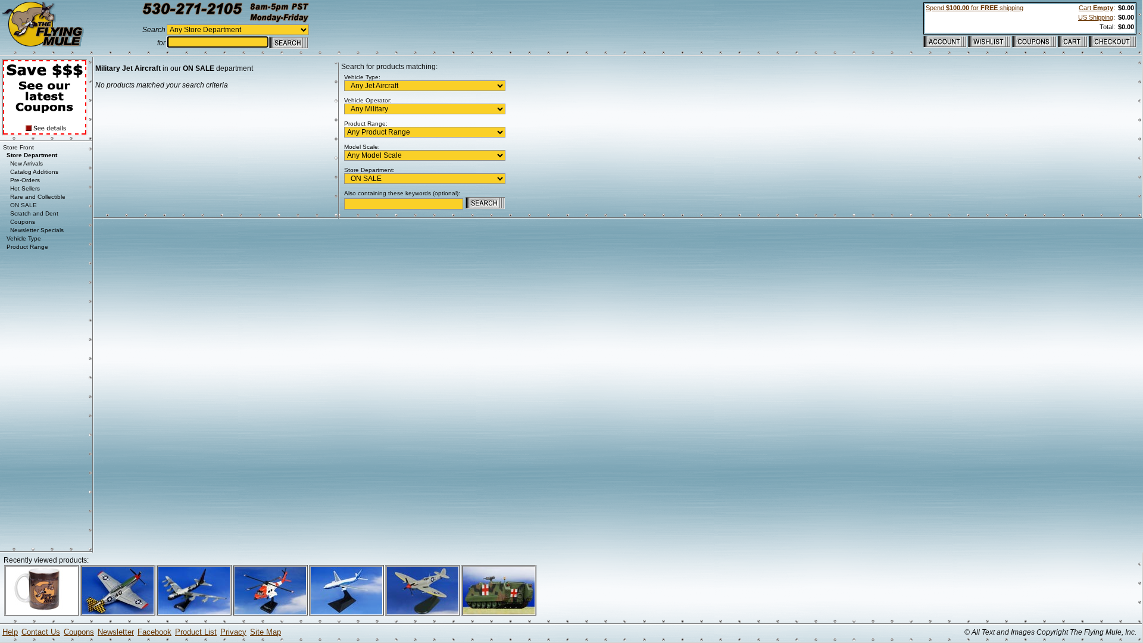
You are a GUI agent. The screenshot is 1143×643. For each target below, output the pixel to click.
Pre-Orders (25, 180)
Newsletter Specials (37, 230)
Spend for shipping (974, 7)
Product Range (27, 247)
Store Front (18, 147)
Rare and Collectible (37, 196)
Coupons (22, 222)
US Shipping (1095, 17)
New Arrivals (26, 163)
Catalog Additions (34, 171)
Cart (1096, 7)
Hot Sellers (25, 188)
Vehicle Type (24, 238)
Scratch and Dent (34, 213)
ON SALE (23, 205)
